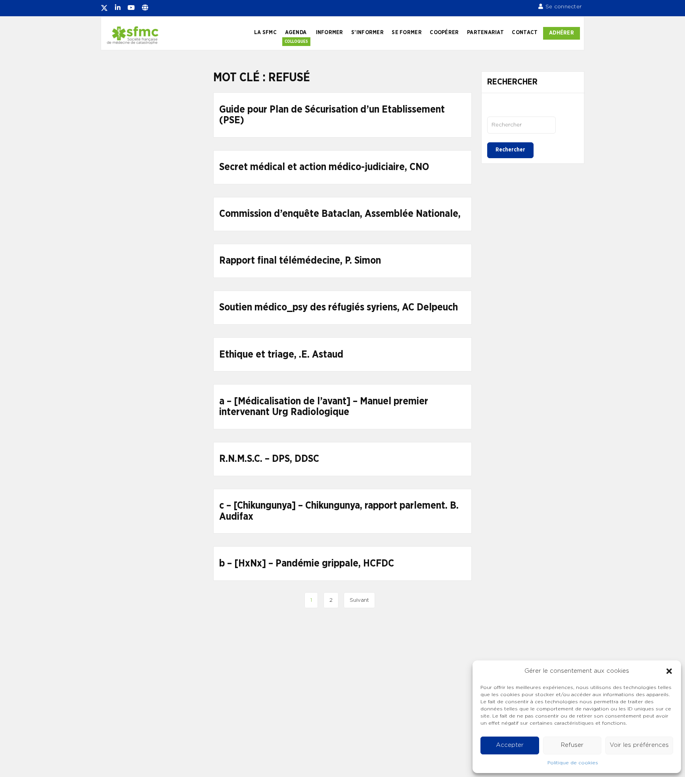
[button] (669, 671)
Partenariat (485, 32)
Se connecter (563, 7)
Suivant (359, 600)
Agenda (296, 32)
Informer (329, 32)
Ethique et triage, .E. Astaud (281, 355)
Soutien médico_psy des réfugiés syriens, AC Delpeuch (338, 307)
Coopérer (444, 32)
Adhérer (561, 33)
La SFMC (265, 32)
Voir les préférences (639, 745)
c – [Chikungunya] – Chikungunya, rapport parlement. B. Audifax (339, 511)
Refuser (572, 745)
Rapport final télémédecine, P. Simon (300, 261)
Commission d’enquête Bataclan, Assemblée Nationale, (340, 214)
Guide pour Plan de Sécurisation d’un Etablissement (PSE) (332, 115)
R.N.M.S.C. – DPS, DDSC (269, 459)
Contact (525, 32)
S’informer (367, 32)
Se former (406, 32)
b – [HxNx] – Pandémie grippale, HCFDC (306, 563)
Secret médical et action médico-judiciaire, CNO (324, 167)
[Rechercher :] (521, 125)
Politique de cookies (572, 762)
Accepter (510, 745)
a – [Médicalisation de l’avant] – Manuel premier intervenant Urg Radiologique (323, 406)
